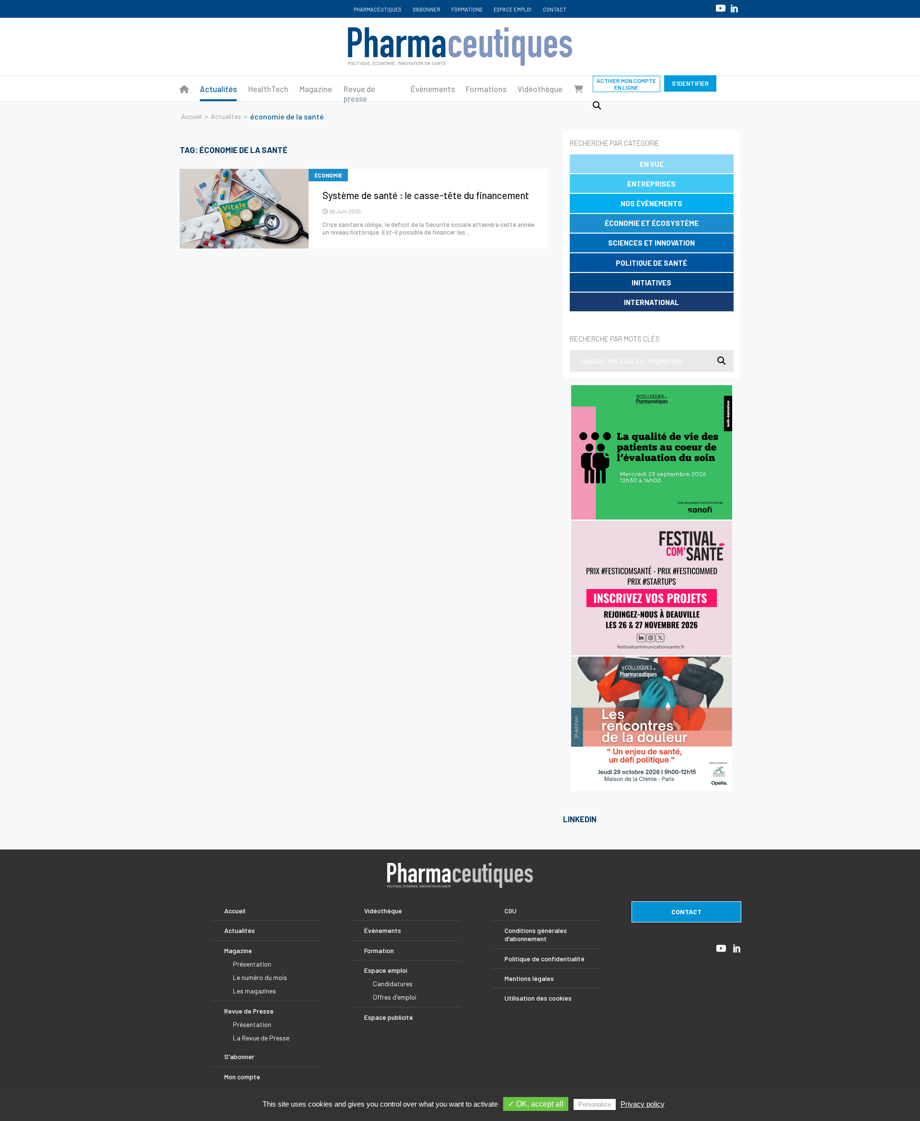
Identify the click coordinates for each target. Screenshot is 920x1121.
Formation (379, 950)
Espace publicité (388, 1017)
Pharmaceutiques (378, 9)
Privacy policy (643, 1104)
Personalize (594, 1104)
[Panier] (578, 89)
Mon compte (242, 1077)
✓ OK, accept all (536, 1104)
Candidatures (393, 983)
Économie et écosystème (652, 223)
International (651, 302)
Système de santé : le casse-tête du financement (425, 195)
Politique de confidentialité (545, 959)
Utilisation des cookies (538, 998)
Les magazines (254, 991)
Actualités (218, 89)
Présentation (252, 964)
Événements (382, 930)
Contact (554, 9)
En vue (652, 164)
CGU (511, 911)
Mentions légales (529, 978)
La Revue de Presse (261, 1038)
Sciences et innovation (651, 242)
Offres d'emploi (394, 997)
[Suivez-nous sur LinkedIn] (734, 8)
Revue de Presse (249, 1011)
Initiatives (651, 282)
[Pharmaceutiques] (184, 89)
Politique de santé (651, 263)
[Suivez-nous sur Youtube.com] (720, 7)
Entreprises (651, 183)
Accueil (191, 116)
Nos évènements (651, 203)
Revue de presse (359, 93)
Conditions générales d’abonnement (536, 934)
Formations (467, 9)
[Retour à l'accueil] (460, 46)
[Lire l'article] (244, 208)
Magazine (315, 89)
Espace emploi (512, 9)
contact (686, 912)
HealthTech (268, 89)
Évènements (433, 89)
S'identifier (690, 83)
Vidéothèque (540, 89)
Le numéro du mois (260, 977)
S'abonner (426, 9)
